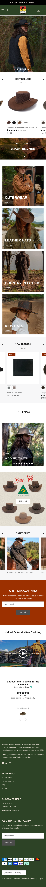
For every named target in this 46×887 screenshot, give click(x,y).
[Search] (8, 10)
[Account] (38, 10)
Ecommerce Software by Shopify (32, 879)
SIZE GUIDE (7, 778)
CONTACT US (7, 803)
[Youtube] (6, 763)
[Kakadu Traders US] (23, 10)
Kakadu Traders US (13, 879)
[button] (18, 69)
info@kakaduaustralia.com (23, 757)
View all (23, 83)
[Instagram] (10, 763)
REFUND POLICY (9, 807)
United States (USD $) (12, 873)
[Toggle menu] (2, 10)
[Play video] (23, 653)
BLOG (4, 788)
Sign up (23, 612)
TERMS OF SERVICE (10, 810)
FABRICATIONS (8, 781)
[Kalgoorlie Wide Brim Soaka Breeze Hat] (23, 103)
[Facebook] (3, 763)
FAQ (3, 785)
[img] (23, 684)
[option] (23, 44)
